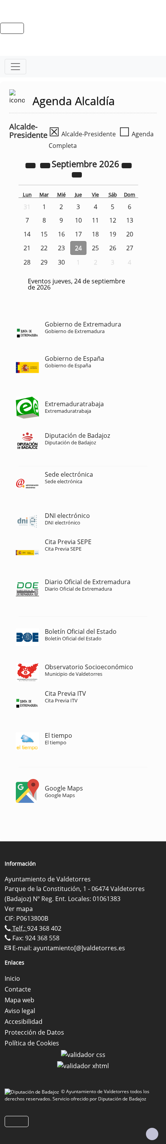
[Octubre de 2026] (77, 174)
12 (112, 220)
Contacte (18, 989)
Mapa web (19, 1000)
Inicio (12, 978)
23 (61, 248)
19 (112, 234)
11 (95, 220)
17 (78, 234)
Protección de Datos (34, 1032)
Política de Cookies (32, 1043)
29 (44, 262)
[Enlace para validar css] (83, 1054)
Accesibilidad (23, 1021)
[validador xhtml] (83, 1065)
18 (95, 234)
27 (129, 248)
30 (61, 262)
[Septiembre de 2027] (127, 165)
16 (61, 234)
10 (78, 220)
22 (44, 248)
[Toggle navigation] (15, 66)
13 (129, 220)
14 (27, 234)
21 (27, 248)
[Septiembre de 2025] (31, 165)
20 (129, 234)
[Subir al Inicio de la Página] (152, 1134)
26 (112, 248)
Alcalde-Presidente (82, 134)
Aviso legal (20, 1011)
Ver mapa (19, 908)
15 (44, 234)
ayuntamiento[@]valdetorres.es (79, 948)
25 (95, 248)
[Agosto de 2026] (46, 165)
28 (27, 262)
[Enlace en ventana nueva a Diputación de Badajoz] (33, 1091)
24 (78, 248)
